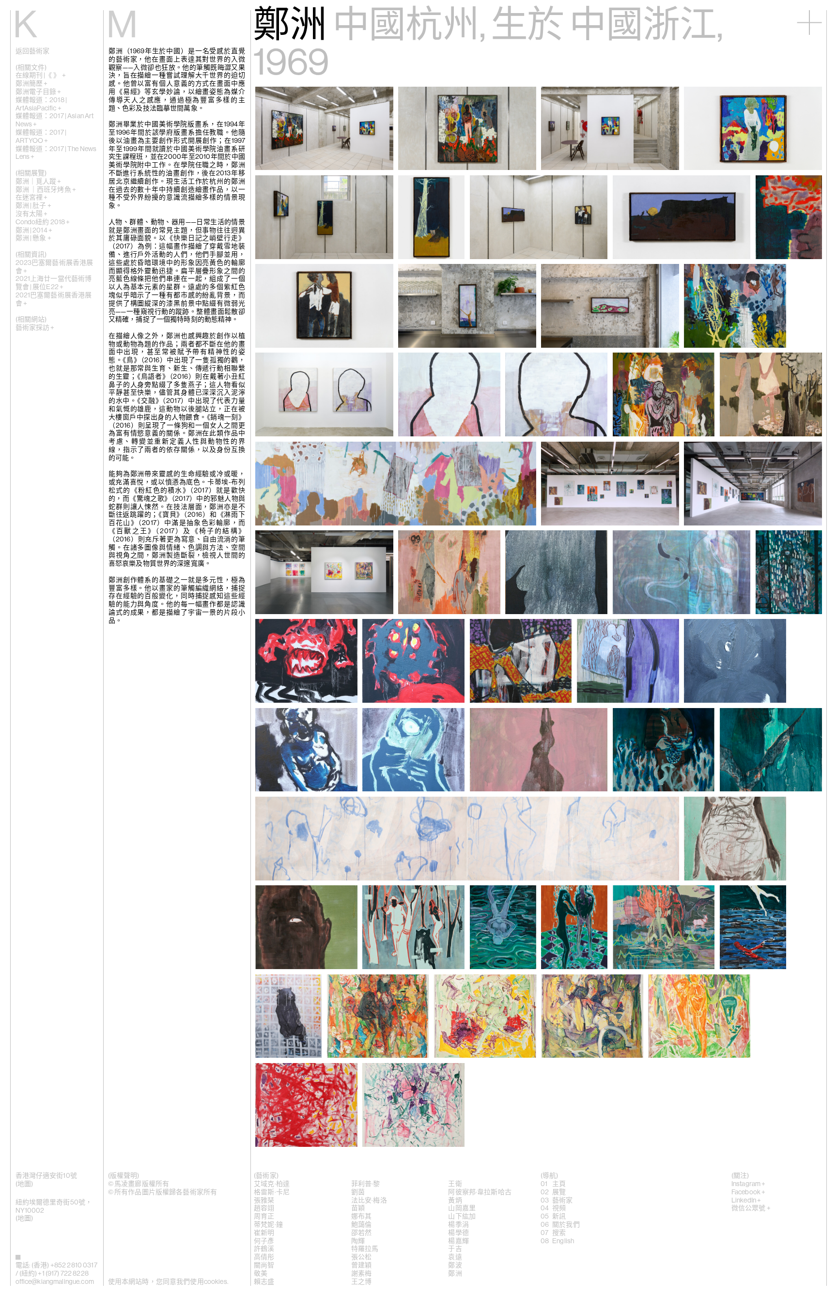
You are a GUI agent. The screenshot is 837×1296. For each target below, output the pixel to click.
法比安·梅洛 (369, 1200)
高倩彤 (264, 1257)
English (563, 1241)
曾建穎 (361, 1265)
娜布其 (361, 1216)
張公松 (361, 1257)
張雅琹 (264, 1200)
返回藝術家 (33, 51)
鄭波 (455, 1265)
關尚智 (264, 1265)
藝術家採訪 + (35, 327)
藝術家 (562, 1200)
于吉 (455, 1249)
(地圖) (24, 1218)
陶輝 (358, 1241)
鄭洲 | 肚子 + (33, 205)
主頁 (559, 1184)
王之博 (361, 1282)
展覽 (559, 1192)
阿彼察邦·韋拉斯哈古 (479, 1192)
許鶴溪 (264, 1249)
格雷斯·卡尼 (272, 1192)
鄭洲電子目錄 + (39, 92)
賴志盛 (264, 1282)
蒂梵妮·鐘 (268, 1224)
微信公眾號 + (751, 1208)
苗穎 (358, 1208)
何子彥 (264, 1241)
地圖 (24, 1184)
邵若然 (361, 1233)
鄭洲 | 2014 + (34, 230)
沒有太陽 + (32, 214)
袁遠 (455, 1257)
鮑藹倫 (361, 1224)
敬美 (260, 1273)
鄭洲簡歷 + (32, 83)
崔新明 (264, 1233)
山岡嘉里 (462, 1208)
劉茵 (358, 1192)
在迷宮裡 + (32, 197)
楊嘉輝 (458, 1241)
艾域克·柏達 (272, 1184)
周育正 (264, 1216)
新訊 (559, 1216)
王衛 (455, 1184)
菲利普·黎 (365, 1184)
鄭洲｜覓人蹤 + (39, 181)
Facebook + (748, 1192)
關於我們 (566, 1224)
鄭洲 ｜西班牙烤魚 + (46, 189)
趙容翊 (264, 1208)
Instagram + (748, 1184)
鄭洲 (455, 1273)
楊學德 (458, 1233)
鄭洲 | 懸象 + (33, 238)
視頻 (559, 1208)
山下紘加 (462, 1216)
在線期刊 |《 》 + (41, 75)
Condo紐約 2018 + (43, 222)
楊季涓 (458, 1224)
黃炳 (455, 1200)
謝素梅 (361, 1273)
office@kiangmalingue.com (55, 1282)
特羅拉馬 (365, 1249)
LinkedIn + (746, 1200)
